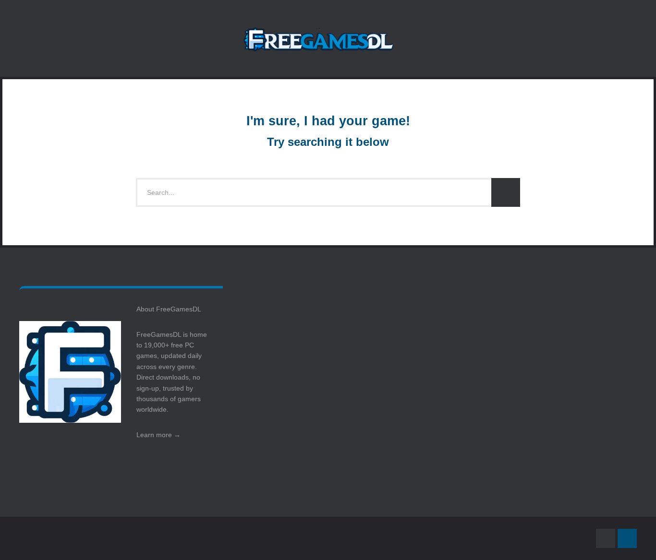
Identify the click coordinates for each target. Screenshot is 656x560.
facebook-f (605, 538)
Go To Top (627, 538)
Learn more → (158, 435)
